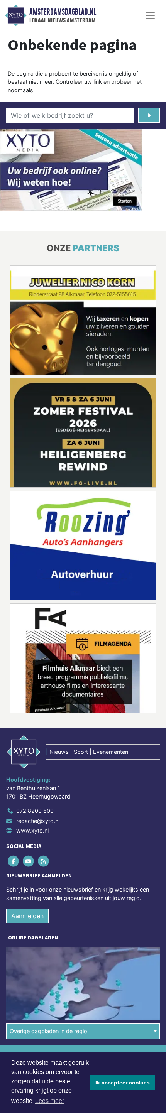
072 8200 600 (35, 810)
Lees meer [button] (49, 1101)
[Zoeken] (149, 115)
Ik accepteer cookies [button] (122, 1082)
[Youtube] (28, 861)
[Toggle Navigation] (150, 15)
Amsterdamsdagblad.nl (62, 12)
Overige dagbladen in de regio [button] (48, 1031)
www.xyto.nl (32, 830)
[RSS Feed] (43, 861)
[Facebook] (13, 861)
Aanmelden (27, 916)
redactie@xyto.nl (37, 820)
